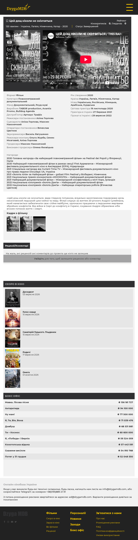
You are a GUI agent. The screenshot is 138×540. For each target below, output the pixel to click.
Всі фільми (52, 527)
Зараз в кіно (52, 522)
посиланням (10, 499)
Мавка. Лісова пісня (17, 402)
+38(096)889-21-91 (56, 491)
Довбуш (10, 426)
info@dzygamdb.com (114, 489)
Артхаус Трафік (32, 114)
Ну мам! (10, 414)
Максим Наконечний (33, 143)
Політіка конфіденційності (110, 531)
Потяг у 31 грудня (15, 456)
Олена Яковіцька (43, 147)
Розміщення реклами (108, 522)
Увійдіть (39, 258)
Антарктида (12, 408)
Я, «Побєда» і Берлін (17, 438)
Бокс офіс (12, 396)
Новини (75, 518)
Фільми (51, 513)
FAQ (98, 527)
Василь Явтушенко (37, 134)
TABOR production (30, 108)
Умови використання (108, 535)
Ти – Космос (12, 432)
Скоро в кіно (14, 284)
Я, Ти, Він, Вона (14, 420)
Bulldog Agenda (25, 111)
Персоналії (78, 513)
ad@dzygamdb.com (80, 497)
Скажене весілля (15, 450)
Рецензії (51, 531)
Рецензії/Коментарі (16, 245)
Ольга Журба (37, 137)
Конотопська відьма (17, 444)
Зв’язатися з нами (109, 513)
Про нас (100, 518)
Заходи (75, 524)
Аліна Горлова (45, 118)
